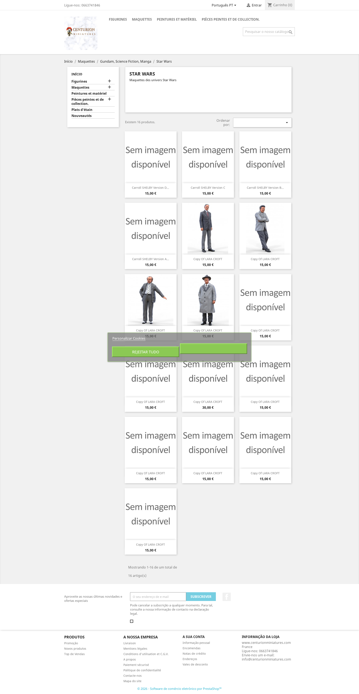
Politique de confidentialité (142, 670)
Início (76, 74)
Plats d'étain (81, 110)
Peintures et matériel (177, 19)
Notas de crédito (194, 654)
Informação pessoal (196, 643)
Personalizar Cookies (128, 338)
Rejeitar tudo (145, 351)
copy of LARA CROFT (207, 259)
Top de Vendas (74, 654)
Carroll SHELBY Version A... (150, 259)
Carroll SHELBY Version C (208, 188)
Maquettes (142, 19)
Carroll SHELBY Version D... (150, 188)
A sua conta (194, 636)
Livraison (129, 643)
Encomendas (191, 648)
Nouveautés (81, 116)
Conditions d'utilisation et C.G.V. (145, 654)
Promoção (71, 643)
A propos (129, 659)
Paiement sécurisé (136, 665)
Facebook (227, 597)
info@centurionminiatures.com (266, 659)
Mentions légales (135, 649)
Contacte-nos (132, 676)
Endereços (190, 659)
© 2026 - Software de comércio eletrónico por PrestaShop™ (179, 689)
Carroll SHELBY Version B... (265, 188)
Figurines (118, 19)
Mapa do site (132, 681)
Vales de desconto (195, 664)
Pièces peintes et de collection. (231, 19)
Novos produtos (75, 649)
